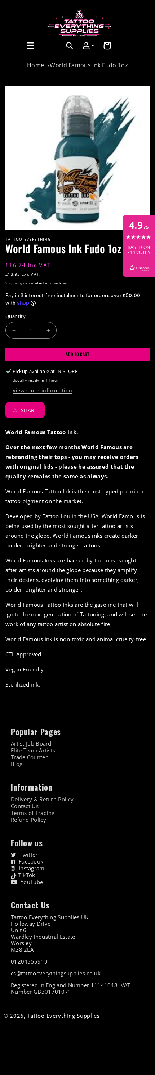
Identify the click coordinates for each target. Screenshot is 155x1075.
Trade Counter (29, 757)
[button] (13, 46)
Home (35, 65)
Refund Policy (28, 819)
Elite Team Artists (33, 750)
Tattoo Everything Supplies (63, 1015)
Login (54, 54)
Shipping (13, 283)
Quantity (15, 316)
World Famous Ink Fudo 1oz (89, 65)
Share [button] (29, 410)
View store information (42, 390)
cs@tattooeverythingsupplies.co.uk (56, 973)
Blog (16, 764)
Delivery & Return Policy (42, 799)
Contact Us (25, 806)
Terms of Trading (33, 813)
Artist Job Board (31, 743)
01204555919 (29, 961)
